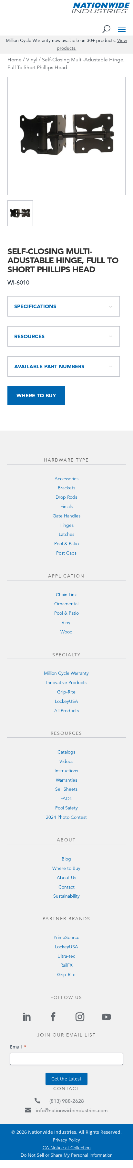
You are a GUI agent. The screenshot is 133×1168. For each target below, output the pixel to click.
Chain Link (66, 595)
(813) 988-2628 (66, 1101)
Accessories (66, 479)
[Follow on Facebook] (53, 1017)
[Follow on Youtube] (106, 1017)
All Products (66, 711)
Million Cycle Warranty (66, 673)
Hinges (66, 525)
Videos (66, 761)
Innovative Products (66, 682)
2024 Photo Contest (66, 817)
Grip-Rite (66, 692)
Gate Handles (66, 516)
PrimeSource (66, 937)
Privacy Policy (66, 1140)
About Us (66, 878)
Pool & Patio (66, 544)
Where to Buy (36, 395)
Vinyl (31, 60)
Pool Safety (66, 808)
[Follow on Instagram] (80, 1017)
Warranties (66, 780)
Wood (66, 632)
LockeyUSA (66, 701)
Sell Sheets (66, 789)
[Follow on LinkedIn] (26, 1017)
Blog (66, 859)
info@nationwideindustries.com (72, 1110)
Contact (66, 887)
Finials (66, 506)
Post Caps (66, 553)
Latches (66, 534)
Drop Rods (66, 497)
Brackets (66, 488)
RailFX (66, 965)
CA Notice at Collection (67, 1148)
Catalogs (66, 752)
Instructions (66, 771)
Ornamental (66, 604)
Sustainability (66, 896)
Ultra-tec (66, 956)
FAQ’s (66, 798)
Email (16, 1047)
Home (14, 60)
